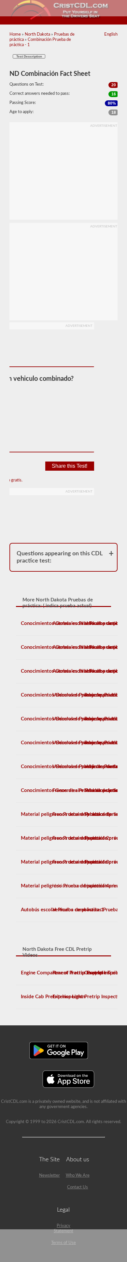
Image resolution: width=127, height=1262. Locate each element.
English (111, 34)
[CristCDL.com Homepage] (64, 19)
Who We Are (78, 1175)
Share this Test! (69, 466)
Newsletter (49, 1175)
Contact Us (77, 1187)
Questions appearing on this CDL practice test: (60, 557)
